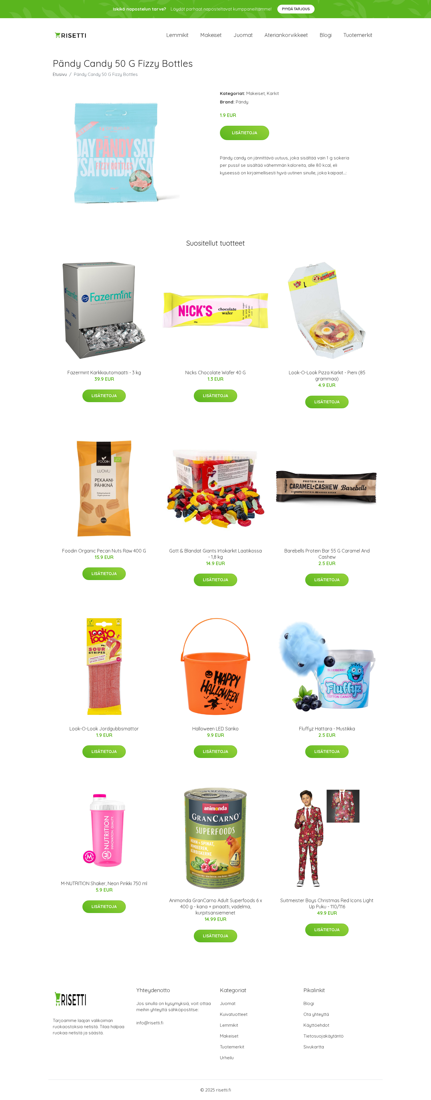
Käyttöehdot (316, 1025)
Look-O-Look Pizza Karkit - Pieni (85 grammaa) (327, 376)
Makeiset (211, 35)
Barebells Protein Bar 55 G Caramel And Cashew (327, 554)
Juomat (243, 35)
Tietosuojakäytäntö (323, 1036)
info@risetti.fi (149, 1023)
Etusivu (60, 74)
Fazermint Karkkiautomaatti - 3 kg (104, 372)
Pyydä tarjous (296, 9)
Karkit (273, 93)
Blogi (326, 35)
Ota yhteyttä (316, 1014)
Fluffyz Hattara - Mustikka (327, 729)
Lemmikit (177, 35)
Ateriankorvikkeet (286, 35)
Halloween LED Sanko (215, 729)
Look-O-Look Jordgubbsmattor (104, 729)
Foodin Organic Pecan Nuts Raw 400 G (104, 551)
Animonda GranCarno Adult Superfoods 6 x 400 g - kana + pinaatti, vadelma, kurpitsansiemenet (215, 906)
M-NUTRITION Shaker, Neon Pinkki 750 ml (104, 883)
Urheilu (227, 1057)
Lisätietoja (244, 132)
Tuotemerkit (357, 35)
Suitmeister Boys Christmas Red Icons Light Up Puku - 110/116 (327, 903)
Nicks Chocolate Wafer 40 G (215, 372)
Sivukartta (313, 1047)
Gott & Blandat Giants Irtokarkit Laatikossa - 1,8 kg (215, 554)
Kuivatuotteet (233, 1014)
